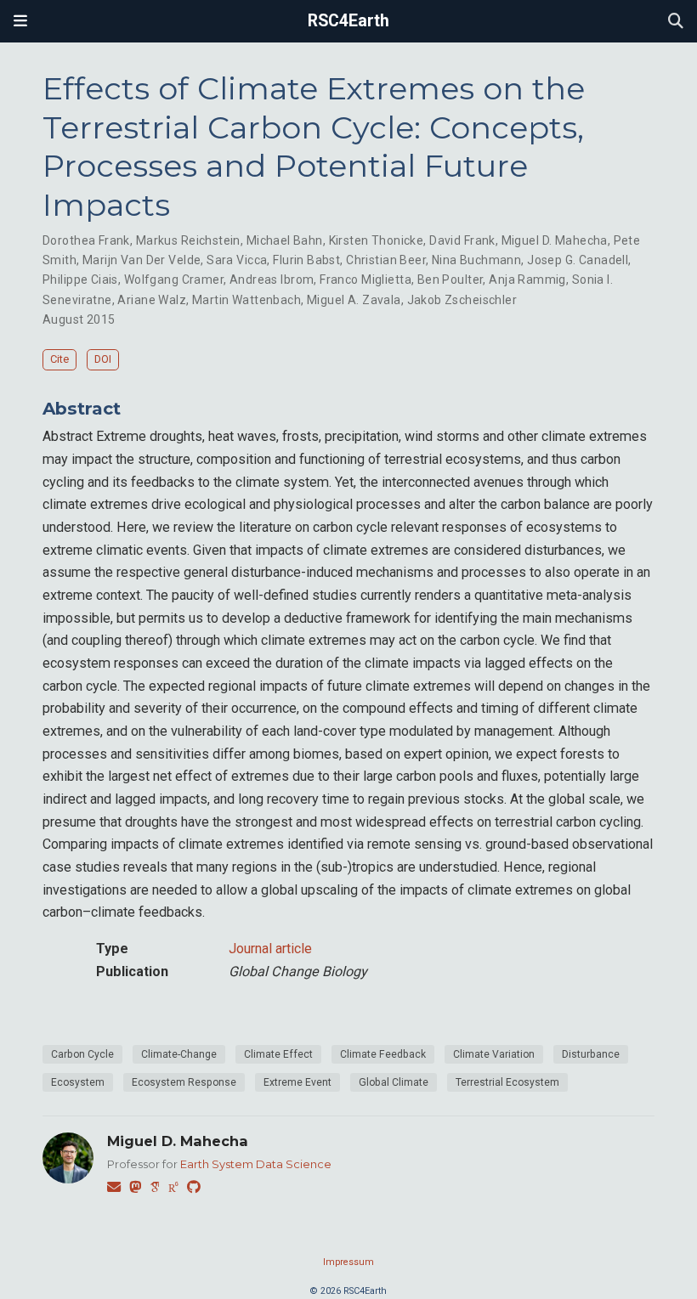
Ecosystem (78, 1082)
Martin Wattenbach (246, 300)
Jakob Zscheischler (462, 300)
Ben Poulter (450, 279)
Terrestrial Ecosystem (507, 1082)
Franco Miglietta (365, 279)
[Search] (675, 21)
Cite (59, 359)
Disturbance (591, 1054)
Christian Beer (386, 260)
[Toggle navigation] (20, 21)
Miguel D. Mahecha (555, 240)
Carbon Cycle (82, 1054)
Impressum (348, 1262)
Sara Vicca (237, 260)
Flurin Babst (306, 260)
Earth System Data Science (256, 1164)
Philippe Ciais (80, 279)
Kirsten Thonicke (376, 240)
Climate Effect (278, 1054)
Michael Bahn (284, 240)
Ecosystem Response (184, 1082)
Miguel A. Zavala (354, 300)
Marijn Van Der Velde (141, 260)
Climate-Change (179, 1054)
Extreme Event (298, 1082)
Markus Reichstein (188, 240)
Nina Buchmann (476, 260)
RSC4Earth (348, 21)
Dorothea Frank (86, 240)
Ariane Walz (151, 300)
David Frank (462, 240)
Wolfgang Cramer (174, 279)
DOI (102, 359)
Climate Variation (494, 1054)
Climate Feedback (383, 1054)
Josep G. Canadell (577, 260)
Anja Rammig (527, 279)
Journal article (270, 948)
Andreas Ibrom (272, 279)
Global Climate (393, 1082)
